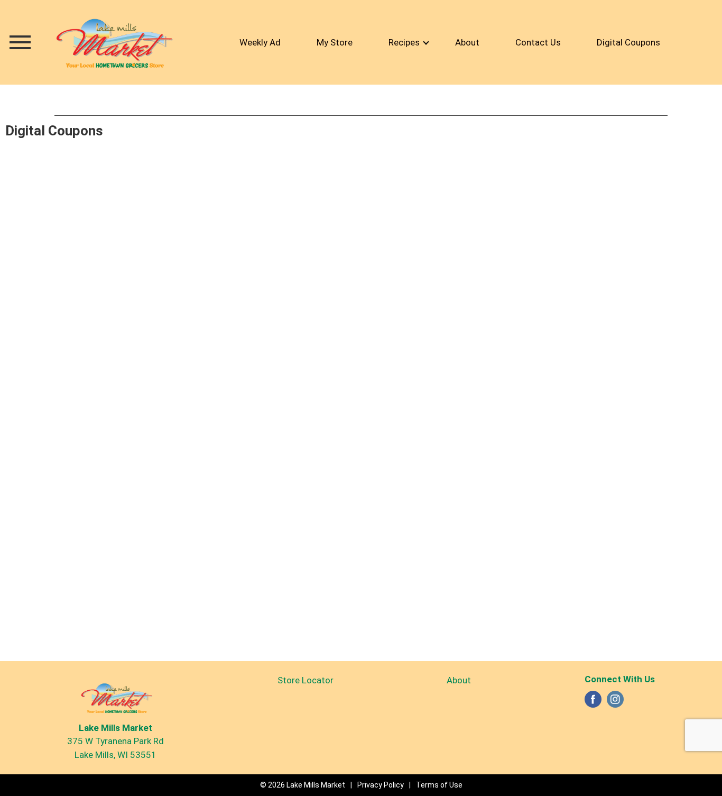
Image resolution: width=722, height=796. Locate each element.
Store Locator (305, 680)
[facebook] (593, 702)
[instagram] (615, 702)
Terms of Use (439, 785)
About (459, 680)
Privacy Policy (380, 785)
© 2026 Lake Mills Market (302, 785)
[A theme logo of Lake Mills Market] (113, 42)
